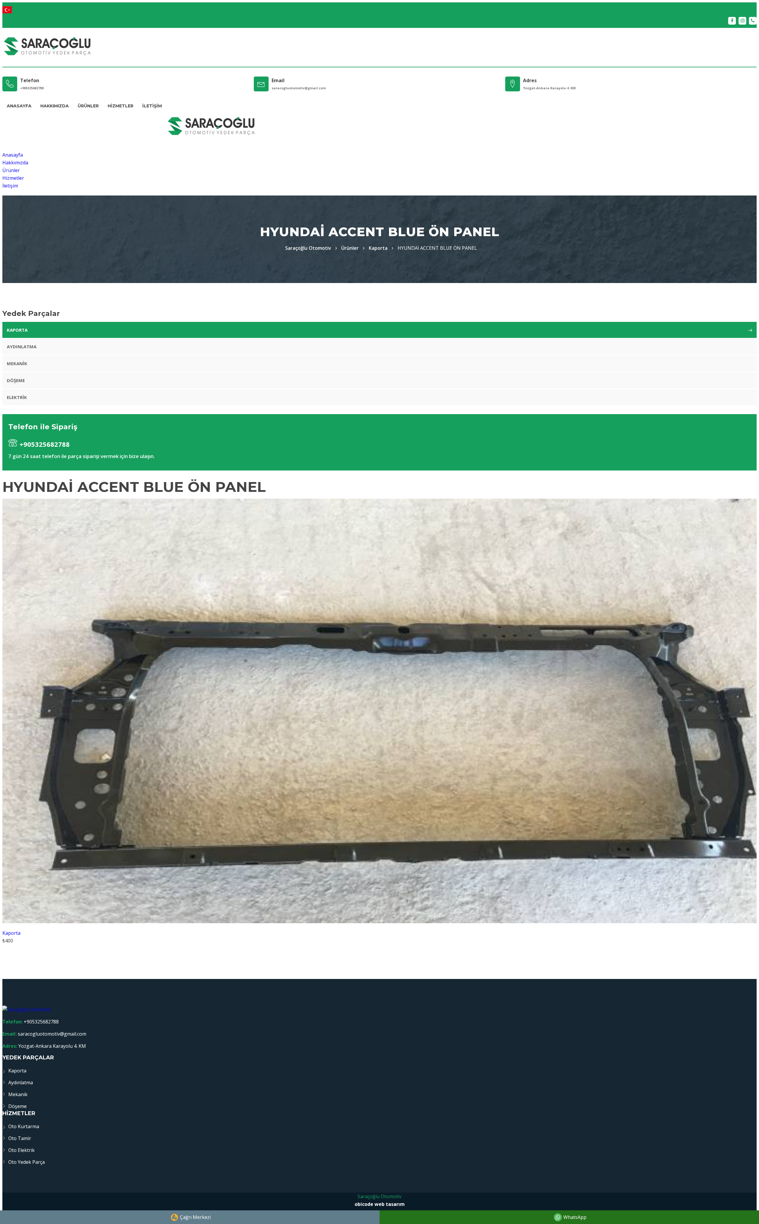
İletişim (152, 106)
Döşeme (16, 380)
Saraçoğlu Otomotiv (379, 1196)
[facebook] (732, 21)
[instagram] (742, 21)
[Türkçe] (379, 9)
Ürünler (88, 106)
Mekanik (17, 363)
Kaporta (378, 248)
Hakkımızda (54, 106)
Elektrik (17, 397)
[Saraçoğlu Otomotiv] (47, 47)
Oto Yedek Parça (26, 1162)
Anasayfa (19, 106)
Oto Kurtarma (23, 1126)
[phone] (753, 21)
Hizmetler (120, 106)
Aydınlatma (21, 346)
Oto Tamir (19, 1138)
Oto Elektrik (21, 1150)
